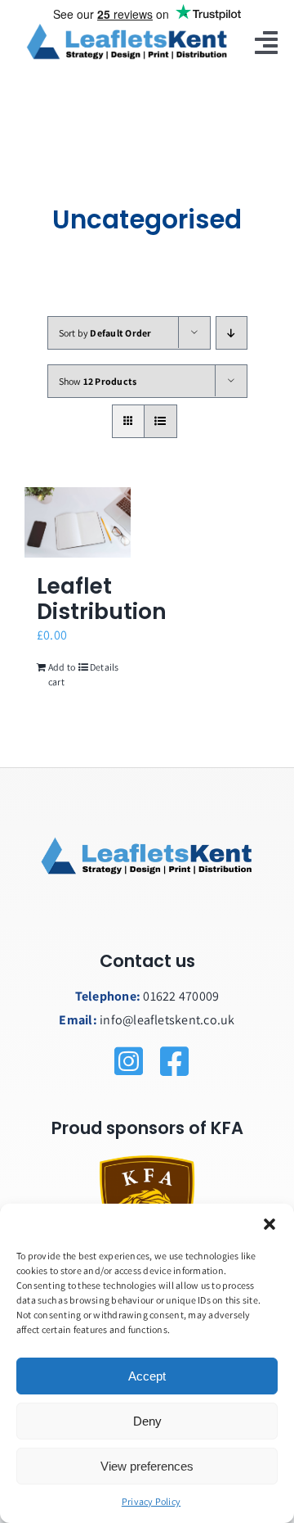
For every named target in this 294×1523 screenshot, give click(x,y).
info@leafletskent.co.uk (167, 1019)
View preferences (147, 1466)
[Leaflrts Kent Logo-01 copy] (147, 774)
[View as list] (160, 421)
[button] (269, 1224)
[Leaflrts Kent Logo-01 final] (126, 26)
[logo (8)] (147, 1161)
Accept (147, 1376)
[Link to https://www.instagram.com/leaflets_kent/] (174, 1061)
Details (104, 667)
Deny (147, 1421)
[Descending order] (231, 333)
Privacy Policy (151, 1501)
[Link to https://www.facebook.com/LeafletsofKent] (128, 1061)
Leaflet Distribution (102, 598)
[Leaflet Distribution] (77, 522)
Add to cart (61, 674)
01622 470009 (181, 996)
